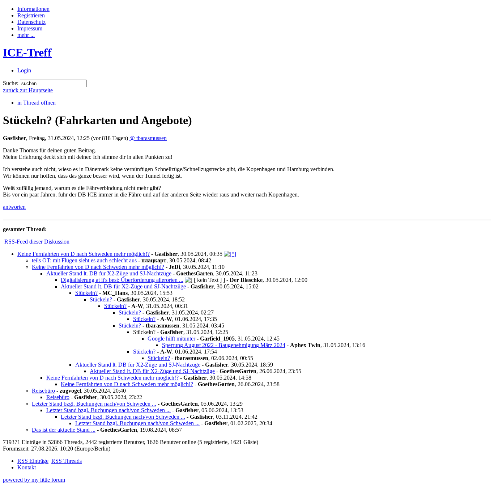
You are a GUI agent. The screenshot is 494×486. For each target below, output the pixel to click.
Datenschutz (31, 22)
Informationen (33, 9)
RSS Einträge (32, 461)
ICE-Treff (27, 52)
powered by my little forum (34, 480)
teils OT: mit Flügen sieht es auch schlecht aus (84, 260)
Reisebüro (43, 391)
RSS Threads (66, 461)
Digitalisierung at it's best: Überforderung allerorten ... (122, 280)
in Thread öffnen (36, 103)
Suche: (10, 83)
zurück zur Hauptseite (28, 90)
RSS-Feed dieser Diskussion (36, 241)
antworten (14, 207)
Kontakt (26, 467)
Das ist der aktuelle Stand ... (63, 430)
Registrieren (31, 15)
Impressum (29, 28)
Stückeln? (86, 293)
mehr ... (26, 35)
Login (24, 70)
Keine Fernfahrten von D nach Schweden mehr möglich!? (83, 254)
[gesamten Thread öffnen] (230, 254)
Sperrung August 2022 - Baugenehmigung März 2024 (223, 345)
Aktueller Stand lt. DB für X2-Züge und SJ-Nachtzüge (108, 273)
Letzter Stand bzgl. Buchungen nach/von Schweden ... (94, 404)
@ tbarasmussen (148, 138)
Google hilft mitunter (171, 338)
